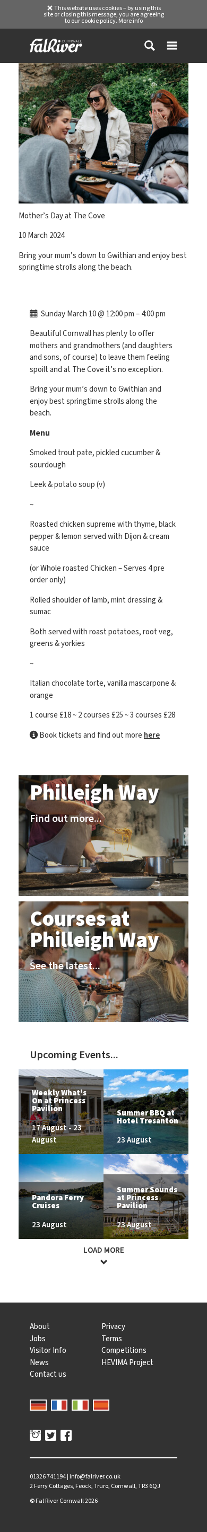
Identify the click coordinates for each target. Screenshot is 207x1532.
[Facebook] (66, 1436)
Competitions (123, 1350)
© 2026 (64, 1500)
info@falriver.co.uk (95, 1476)
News (39, 1362)
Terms (111, 1338)
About (40, 1326)
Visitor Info (48, 1350)
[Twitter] (50, 1436)
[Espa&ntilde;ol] (101, 1404)
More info (130, 20)
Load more (103, 1250)
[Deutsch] (38, 1404)
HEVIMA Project (127, 1362)
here (152, 735)
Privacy (113, 1326)
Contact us (48, 1374)
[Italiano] (80, 1404)
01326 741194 (48, 1476)
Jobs (38, 1338)
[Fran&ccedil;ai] (59, 1404)
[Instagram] (35, 1436)
